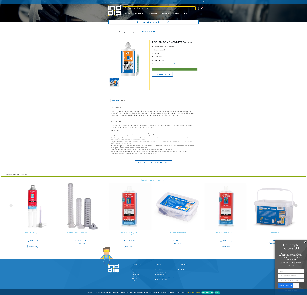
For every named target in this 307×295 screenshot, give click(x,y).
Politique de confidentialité (193, 292)
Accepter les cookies (207, 292)
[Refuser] (305, 292)
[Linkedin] (204, 2)
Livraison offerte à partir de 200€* (153, 22)
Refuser (217, 292)
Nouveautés (153, 13)
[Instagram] (201, 2)
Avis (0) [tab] (123, 100)
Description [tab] (115, 100)
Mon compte (172, 2)
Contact (180, 2)
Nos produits (139, 13)
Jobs (185, 13)
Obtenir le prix (32, 246)
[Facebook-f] (198, 2)
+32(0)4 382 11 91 (136, 2)
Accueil (127, 13)
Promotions (165, 13)
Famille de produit (111, 32)
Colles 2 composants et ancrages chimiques (129, 32)
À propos (176, 13)
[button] (304, 242)
